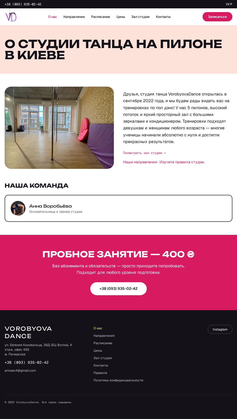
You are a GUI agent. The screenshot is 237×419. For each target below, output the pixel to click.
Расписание (100, 17)
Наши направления (140, 162)
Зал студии (140, 17)
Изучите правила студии (181, 162)
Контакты (163, 17)
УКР (229, 4)
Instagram (220, 329)
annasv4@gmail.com (20, 370)
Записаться (217, 17)
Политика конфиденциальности (118, 380)
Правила (100, 373)
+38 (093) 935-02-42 (23, 4)
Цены (120, 17)
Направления (74, 17)
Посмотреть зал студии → (144, 153)
